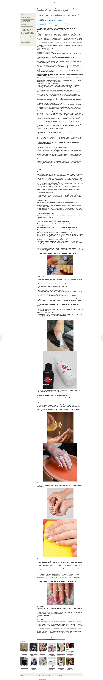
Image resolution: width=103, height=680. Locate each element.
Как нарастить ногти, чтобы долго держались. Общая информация (52, 20)
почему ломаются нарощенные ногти (65, 137)
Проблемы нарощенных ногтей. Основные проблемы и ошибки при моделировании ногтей (57, 18)
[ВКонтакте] (41, 639)
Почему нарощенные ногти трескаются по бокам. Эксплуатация (51, 21)
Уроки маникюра (48, 5)
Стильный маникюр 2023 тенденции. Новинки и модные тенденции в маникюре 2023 (27, 29)
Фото (70, 5)
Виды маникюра (39, 5)
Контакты (40, 675)
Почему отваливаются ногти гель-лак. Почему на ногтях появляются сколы (54, 23)
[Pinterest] (50, 639)
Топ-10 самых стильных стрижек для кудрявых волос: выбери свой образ (27, 33)
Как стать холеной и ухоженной (27, 26)
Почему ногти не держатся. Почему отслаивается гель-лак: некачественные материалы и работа (58, 15)
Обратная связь (60, 675)
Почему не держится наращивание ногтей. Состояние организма (52, 25)
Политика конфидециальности (43, 676)
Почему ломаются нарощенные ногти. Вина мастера (49, 16)
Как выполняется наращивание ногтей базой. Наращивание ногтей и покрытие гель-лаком (28, 41)
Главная (32, 5)
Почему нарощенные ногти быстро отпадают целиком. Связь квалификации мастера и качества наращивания (61, 14)
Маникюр (51, 2)
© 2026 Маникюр (22, 675)
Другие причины (43, 24)
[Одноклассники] (60, 639)
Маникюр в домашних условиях (60, 5)
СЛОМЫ (41, 19)
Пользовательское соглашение (46, 675)
